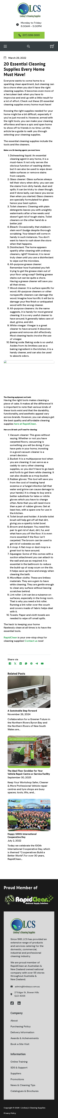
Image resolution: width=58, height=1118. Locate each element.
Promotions (17, 1079)
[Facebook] (10, 663)
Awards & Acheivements (25, 1038)
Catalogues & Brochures (25, 1091)
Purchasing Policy (21, 1026)
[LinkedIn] (20, 663)
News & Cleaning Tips (23, 1085)
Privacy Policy (10, 1113)
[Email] (42, 663)
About (14, 1020)
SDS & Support (19, 1067)
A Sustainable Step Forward (22, 711)
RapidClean (10, 637)
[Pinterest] (31, 663)
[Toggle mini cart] (52, 46)
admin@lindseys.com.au (27, 986)
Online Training (19, 1061)
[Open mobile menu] (5, 46)
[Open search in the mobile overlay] (28, 46)
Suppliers (16, 1073)
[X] (15, 663)
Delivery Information (22, 1032)
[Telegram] (36, 663)
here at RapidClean (25, 423)
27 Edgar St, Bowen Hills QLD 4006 (26, 994)
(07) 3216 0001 (31, 35)
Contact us (31, 640)
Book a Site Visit (20, 1044)
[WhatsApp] (26, 663)
